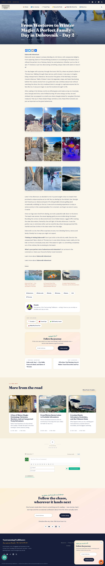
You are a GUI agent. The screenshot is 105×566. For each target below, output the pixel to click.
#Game (66, 293)
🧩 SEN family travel (55, 321)
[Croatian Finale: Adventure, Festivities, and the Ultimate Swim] (71, 275)
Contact (68, 545)
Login (78, 454)
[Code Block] (46, 464)
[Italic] (34, 464)
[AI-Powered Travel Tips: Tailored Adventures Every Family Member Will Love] (52, 275)
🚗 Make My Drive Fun (71, 7)
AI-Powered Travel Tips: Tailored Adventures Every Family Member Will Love (50, 285)
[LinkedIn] (98, 2)
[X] (101, 2)
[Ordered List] (40, 464)
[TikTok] (95, 2)
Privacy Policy (71, 542)
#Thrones (29, 297)
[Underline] (36, 464)
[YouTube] (92, 2)
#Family (49, 293)
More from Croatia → (89, 390)
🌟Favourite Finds (57, 7)
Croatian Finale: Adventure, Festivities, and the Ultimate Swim (79, 417)
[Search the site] (101, 7)
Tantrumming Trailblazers (14, 540)
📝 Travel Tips (46, 7)
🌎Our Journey (35, 7)
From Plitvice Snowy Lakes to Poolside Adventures (50, 416)
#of (72, 293)
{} (50, 464)
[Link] (49, 464)
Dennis (23, 39)
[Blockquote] (44, 464)
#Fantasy (57, 293)
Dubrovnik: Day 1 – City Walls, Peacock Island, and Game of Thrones (30, 285)
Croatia (24, 20)
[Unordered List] (42, 464)
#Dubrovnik (40, 293)
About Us (63, 542)
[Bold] (31, 464)
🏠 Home (25, 7)
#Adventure (29, 293)
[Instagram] (89, 2)
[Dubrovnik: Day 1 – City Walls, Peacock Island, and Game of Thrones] (33, 275)
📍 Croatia (31, 321)
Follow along (63, 348)
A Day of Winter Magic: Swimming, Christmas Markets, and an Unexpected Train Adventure (22, 418)
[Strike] (38, 464)
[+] (53, 464)
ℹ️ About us (82, 7)
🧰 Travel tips (43, 321)
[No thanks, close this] (101, 542)
